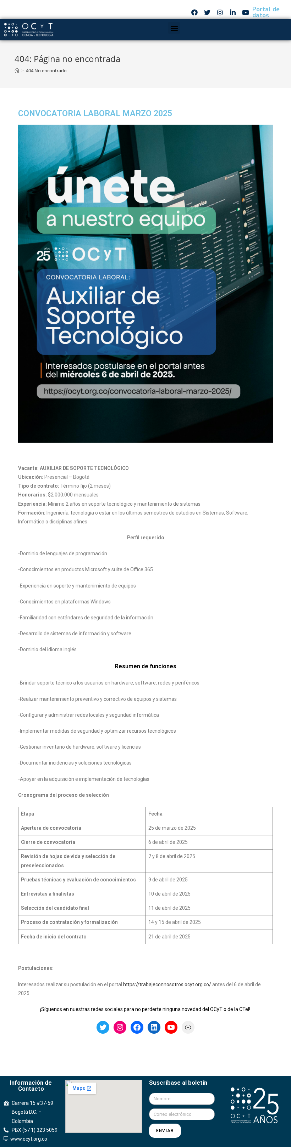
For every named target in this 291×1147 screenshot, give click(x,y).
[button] (174, 28)
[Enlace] (188, 1027)
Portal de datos (266, 12)
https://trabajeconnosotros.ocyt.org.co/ (167, 984)
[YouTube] (171, 1027)
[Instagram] (220, 12)
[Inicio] (17, 70)
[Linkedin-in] (232, 12)
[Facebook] (194, 12)
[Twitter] (207, 12)
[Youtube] (245, 12)
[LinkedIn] (154, 1027)
